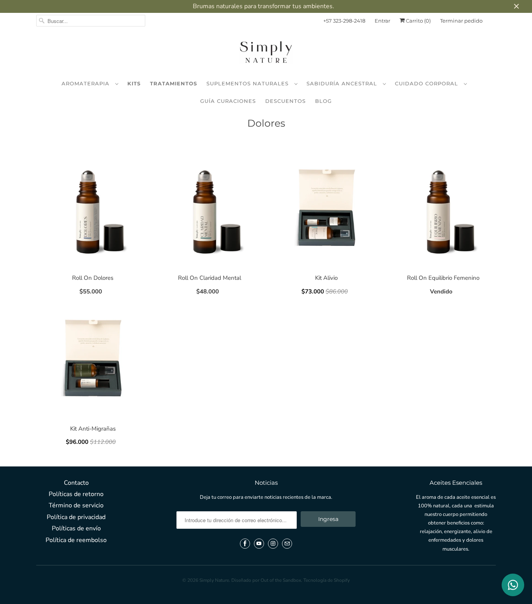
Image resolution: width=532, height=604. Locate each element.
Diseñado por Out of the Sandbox (266, 580)
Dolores (266, 123)
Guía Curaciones (228, 101)
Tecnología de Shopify (326, 580)
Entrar (382, 21)
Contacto (76, 483)
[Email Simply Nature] (287, 544)
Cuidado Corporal (427, 83)
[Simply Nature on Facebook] (245, 544)
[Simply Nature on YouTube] (259, 544)
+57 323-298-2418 (344, 21)
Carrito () (418, 21)
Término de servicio (76, 505)
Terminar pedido (461, 21)
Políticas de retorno (76, 494)
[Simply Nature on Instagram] (273, 544)
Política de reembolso (76, 540)
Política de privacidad (76, 517)
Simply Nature (214, 580)
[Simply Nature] (266, 53)
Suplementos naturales (248, 83)
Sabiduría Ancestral (343, 83)
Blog (323, 101)
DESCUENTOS (285, 101)
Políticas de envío (76, 528)
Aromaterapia (86, 83)
